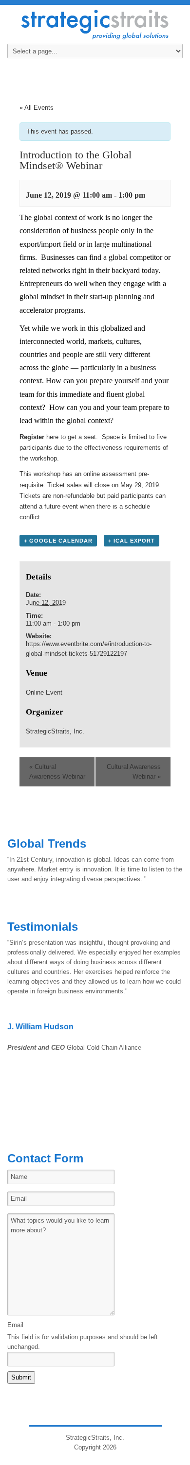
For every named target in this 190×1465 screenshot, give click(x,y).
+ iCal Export (131, 541)
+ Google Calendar (58, 541)
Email (15, 1325)
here (52, 437)
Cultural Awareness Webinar (57, 771)
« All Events (36, 107)
